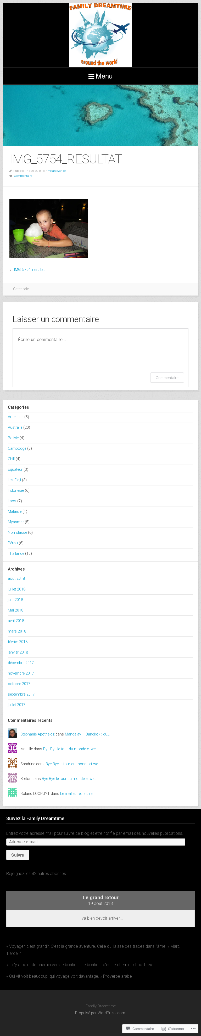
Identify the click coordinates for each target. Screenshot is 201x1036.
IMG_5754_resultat (29, 269)
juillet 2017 (16, 705)
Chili (11, 459)
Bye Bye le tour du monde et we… (70, 749)
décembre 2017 (21, 663)
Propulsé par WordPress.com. (100, 1013)
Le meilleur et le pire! (76, 793)
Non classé (17, 532)
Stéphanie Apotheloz (37, 734)
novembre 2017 (21, 673)
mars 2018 (17, 631)
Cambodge (17, 448)
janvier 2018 (18, 652)
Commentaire (23, 176)
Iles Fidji (14, 480)
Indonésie (16, 490)
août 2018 (16, 578)
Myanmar (16, 522)
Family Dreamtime (100, 35)
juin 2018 (15, 600)
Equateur (15, 469)
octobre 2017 (19, 684)
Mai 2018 (15, 610)
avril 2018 (16, 621)
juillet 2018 (16, 589)
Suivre (17, 855)
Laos (12, 501)
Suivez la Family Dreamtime (35, 818)
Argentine (15, 417)
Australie (15, 427)
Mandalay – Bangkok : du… (87, 734)
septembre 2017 (21, 694)
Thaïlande (16, 553)
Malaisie (14, 511)
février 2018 (17, 642)
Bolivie (13, 438)
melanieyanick (56, 171)
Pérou (13, 543)
